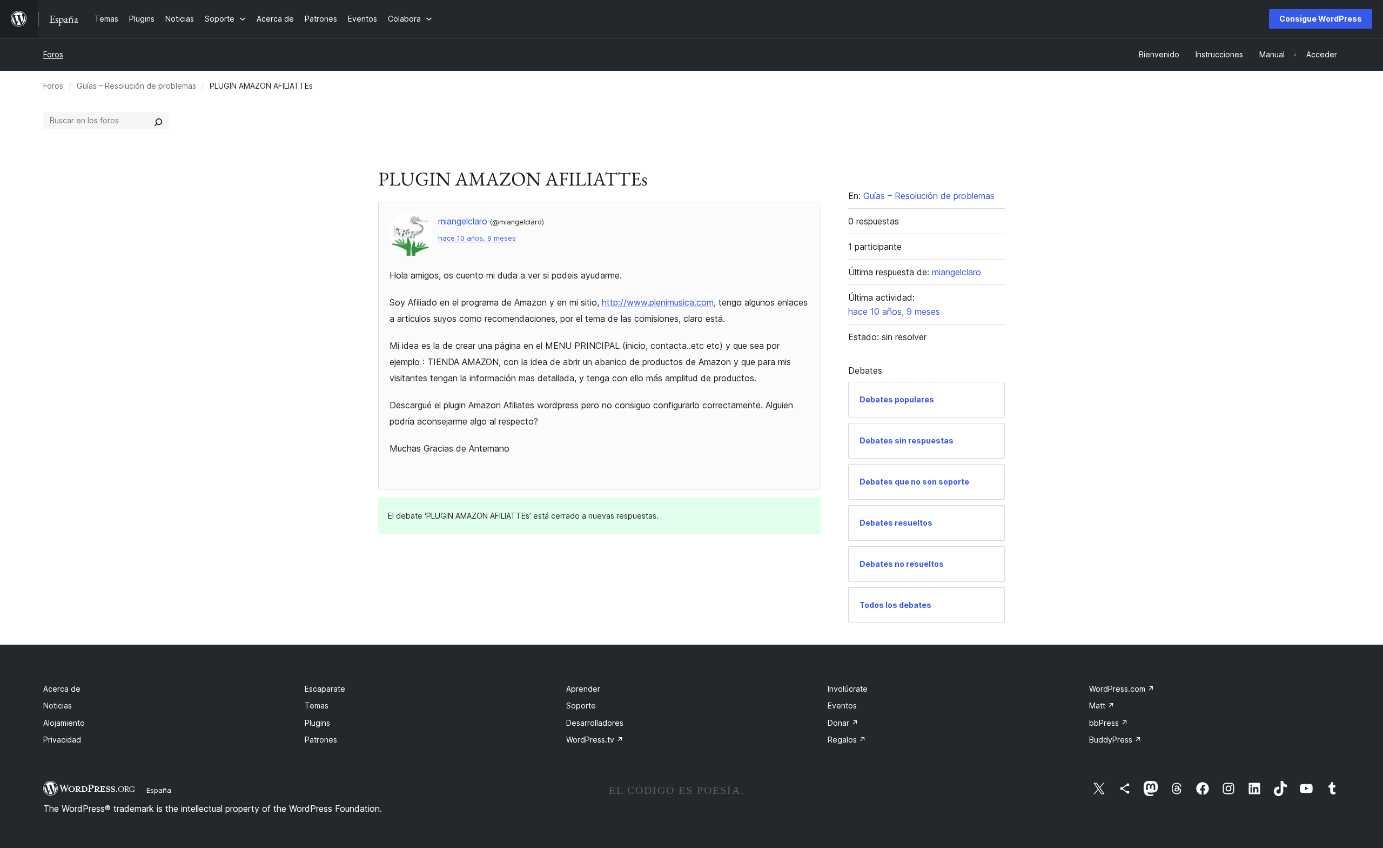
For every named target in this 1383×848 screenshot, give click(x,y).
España (158, 790)
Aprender (583, 688)
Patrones (321, 739)
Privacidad (62, 739)
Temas (316, 705)
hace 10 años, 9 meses (477, 238)
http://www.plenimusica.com (658, 302)
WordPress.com (1121, 688)
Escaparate (325, 688)
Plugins (317, 722)
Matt (1102, 705)
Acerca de (61, 688)
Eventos (842, 705)
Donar (843, 722)
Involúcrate (848, 688)
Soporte (581, 705)
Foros (53, 54)
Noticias (57, 705)
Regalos (847, 739)
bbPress (1108, 722)
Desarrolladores (594, 722)
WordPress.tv (594, 739)
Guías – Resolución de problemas (136, 85)
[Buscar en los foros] (158, 120)
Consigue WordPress (1320, 18)
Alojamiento (64, 722)
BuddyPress (1115, 739)
